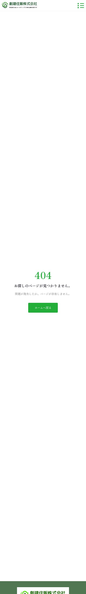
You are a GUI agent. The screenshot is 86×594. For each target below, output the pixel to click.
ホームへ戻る (43, 308)
